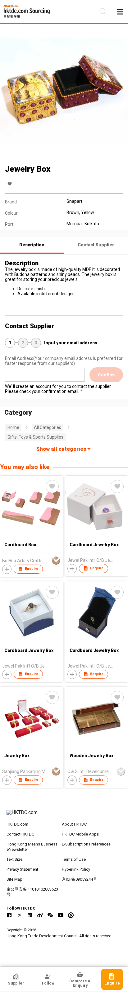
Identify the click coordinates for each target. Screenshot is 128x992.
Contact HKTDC (20, 834)
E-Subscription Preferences (86, 844)
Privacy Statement (22, 869)
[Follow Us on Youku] (71, 915)
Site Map (14, 879)
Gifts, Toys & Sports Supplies (35, 437)
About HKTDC (74, 824)
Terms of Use (74, 859)
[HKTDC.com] (64, 816)
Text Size (14, 859)
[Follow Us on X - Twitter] (19, 915)
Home (13, 427)
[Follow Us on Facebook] (9, 915)
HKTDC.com (17, 824)
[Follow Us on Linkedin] (30, 915)
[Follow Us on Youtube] (60, 915)
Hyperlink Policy (76, 869)
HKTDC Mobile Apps (80, 834)
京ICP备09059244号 (79, 879)
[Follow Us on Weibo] (40, 915)
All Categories (47, 427)
